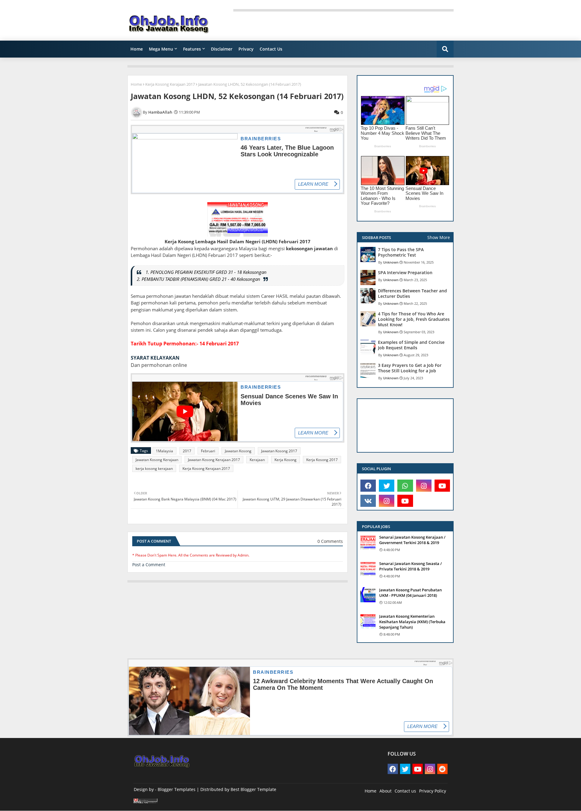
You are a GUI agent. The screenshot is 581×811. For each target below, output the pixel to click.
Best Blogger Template (253, 789)
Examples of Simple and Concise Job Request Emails (411, 345)
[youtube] (442, 486)
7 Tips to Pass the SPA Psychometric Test (401, 252)
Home (136, 49)
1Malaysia (164, 451)
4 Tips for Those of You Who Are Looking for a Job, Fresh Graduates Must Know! (414, 319)
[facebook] (368, 486)
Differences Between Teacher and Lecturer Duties (412, 293)
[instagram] (424, 486)
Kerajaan (257, 459)
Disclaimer (221, 49)
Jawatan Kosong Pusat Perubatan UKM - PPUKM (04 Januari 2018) (410, 592)
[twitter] (386, 486)
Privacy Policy (432, 791)
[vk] (368, 501)
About (385, 791)
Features (192, 49)
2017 (187, 451)
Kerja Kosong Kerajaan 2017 (170, 84)
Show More (438, 237)
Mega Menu (161, 49)
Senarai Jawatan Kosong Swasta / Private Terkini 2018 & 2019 (410, 566)
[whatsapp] (405, 486)
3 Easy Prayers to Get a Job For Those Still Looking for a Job (409, 368)
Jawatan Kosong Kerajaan (157, 459)
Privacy (246, 49)
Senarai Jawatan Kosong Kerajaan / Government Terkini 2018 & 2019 (412, 539)
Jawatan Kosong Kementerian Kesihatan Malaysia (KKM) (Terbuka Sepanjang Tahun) (412, 621)
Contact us (405, 791)
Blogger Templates (176, 789)
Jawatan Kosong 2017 (279, 451)
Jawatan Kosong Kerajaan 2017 (214, 459)
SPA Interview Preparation (405, 272)
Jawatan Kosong (238, 451)
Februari (208, 451)
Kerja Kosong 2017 (322, 459)
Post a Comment (148, 564)
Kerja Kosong (285, 459)
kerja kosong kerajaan (154, 468)
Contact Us (271, 49)
